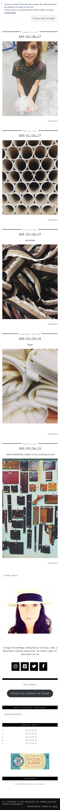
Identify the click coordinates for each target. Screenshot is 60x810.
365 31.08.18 (31, 730)
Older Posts (11, 575)
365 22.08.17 (30, 37)
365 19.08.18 (31, 743)
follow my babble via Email (30, 693)
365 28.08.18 (31, 740)
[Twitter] (34, 666)
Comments (53, 121)
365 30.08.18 (31, 734)
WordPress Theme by (43, 806)
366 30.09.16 (30, 339)
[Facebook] (43, 666)
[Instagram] (16, 666)
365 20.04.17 (30, 234)
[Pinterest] (25, 666)
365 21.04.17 (30, 136)
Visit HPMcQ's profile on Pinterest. (30, 784)
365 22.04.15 (30, 448)
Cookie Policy (10, 13)
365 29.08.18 (31, 737)
